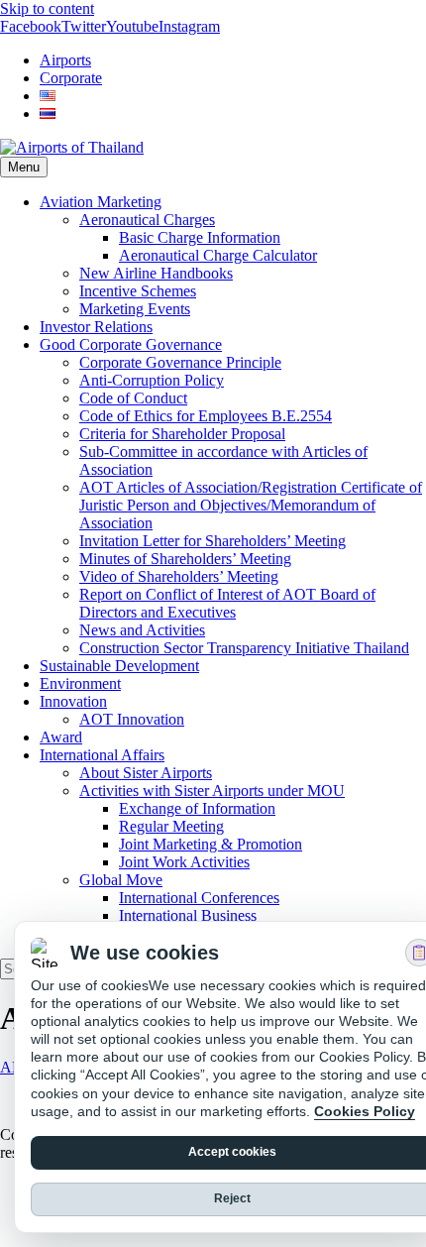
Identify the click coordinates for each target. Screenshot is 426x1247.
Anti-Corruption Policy (151, 380)
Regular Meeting (171, 826)
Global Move (120, 879)
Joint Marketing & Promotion (210, 844)
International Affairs (102, 754)
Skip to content (47, 8)
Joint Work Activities (184, 861)
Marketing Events (134, 308)
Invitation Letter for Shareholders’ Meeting (212, 540)
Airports (65, 60)
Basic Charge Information (199, 237)
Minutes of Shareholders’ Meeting (185, 558)
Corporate (71, 77)
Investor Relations (96, 326)
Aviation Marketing (100, 201)
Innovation (73, 701)
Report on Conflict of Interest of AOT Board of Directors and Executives (227, 603)
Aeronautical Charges (147, 219)
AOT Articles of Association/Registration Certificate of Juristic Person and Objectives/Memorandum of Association (250, 505)
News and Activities (142, 630)
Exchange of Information (197, 808)
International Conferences (199, 897)
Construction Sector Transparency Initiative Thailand (244, 647)
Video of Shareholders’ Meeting (178, 576)
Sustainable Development (119, 665)
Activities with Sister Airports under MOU (212, 790)
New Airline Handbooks (156, 273)
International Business (188, 915)
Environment (80, 683)
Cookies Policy (364, 1111)
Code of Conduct (133, 398)
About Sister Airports (145, 772)
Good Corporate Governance (131, 344)
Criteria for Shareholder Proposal (182, 433)
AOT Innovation (131, 719)
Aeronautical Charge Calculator (218, 255)
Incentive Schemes (137, 291)
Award (61, 737)
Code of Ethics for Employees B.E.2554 (205, 415)
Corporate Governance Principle (180, 362)
